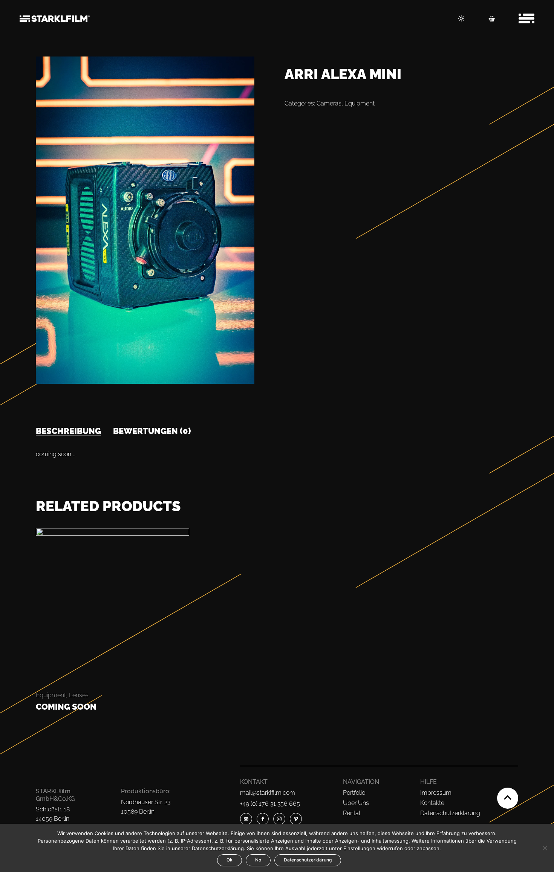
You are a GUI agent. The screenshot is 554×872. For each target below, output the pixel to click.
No (258, 860)
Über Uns (356, 802)
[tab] (68, 431)
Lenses (79, 695)
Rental (351, 813)
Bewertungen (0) (152, 431)
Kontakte (432, 802)
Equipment (359, 103)
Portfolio (354, 792)
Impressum (435, 792)
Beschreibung (68, 431)
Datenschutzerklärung (450, 813)
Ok (229, 860)
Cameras (329, 103)
